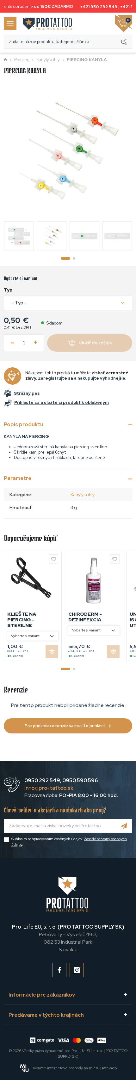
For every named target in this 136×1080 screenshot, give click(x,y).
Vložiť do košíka (95, 343)
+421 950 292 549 (97, 6)
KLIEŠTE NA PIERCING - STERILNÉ (21, 620)
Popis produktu (23, 424)
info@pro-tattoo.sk (48, 788)
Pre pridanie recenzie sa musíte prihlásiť (65, 725)
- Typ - (19, 303)
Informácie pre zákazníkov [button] (42, 995)
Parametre (17, 478)
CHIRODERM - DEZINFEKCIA (85, 617)
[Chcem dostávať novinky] (124, 826)
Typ (8, 290)
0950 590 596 (80, 780)
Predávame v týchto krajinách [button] (46, 1015)
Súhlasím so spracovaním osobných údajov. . (69, 841)
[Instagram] (77, 970)
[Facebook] (59, 970)
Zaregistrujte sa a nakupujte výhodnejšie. (82, 378)
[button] (68, 303)
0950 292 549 (42, 780)
